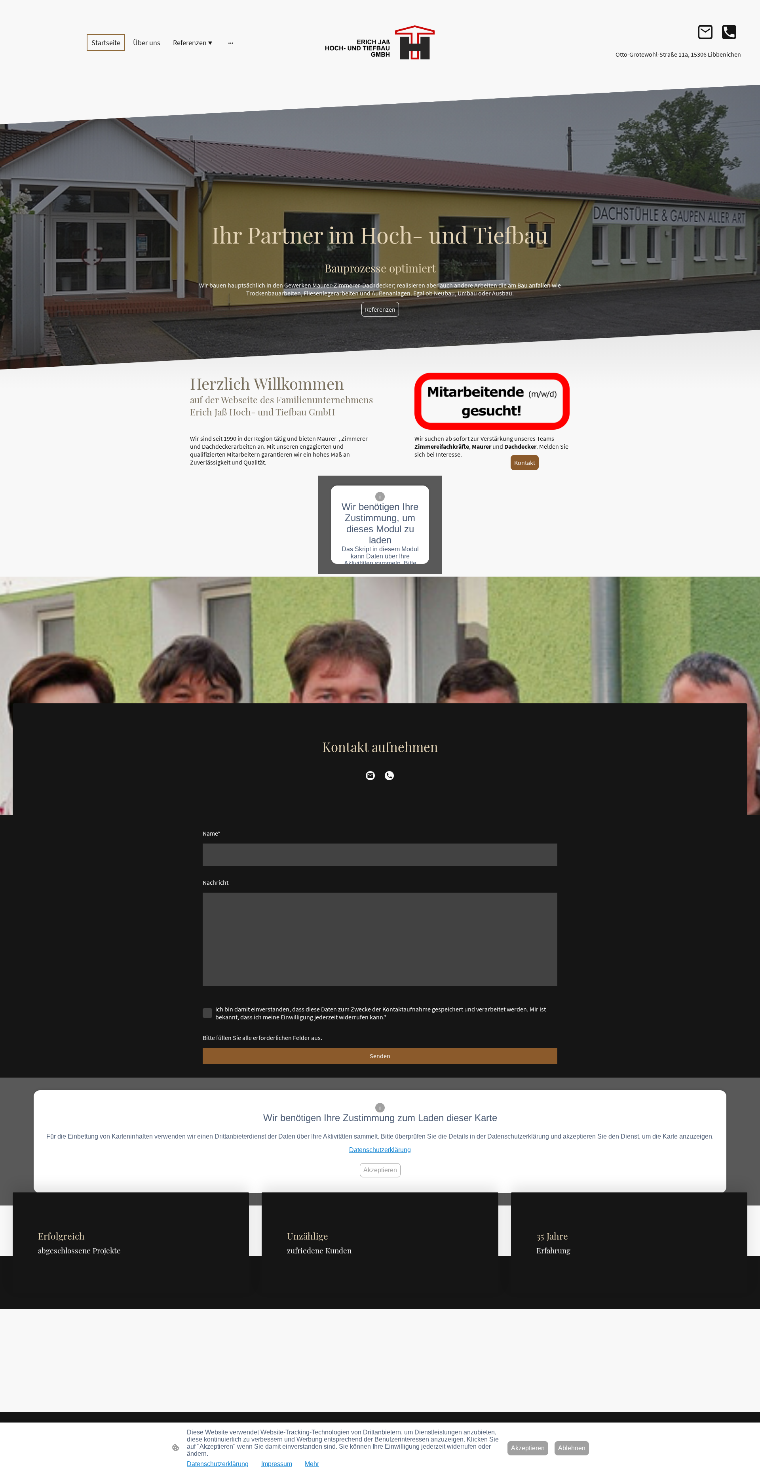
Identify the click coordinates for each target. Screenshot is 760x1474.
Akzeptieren (380, 1170)
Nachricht (215, 882)
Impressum (276, 1464)
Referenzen (380, 309)
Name (211, 833)
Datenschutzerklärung (380, 1149)
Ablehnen (571, 1448)
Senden (380, 1056)
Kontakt (524, 463)
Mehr (312, 1464)
